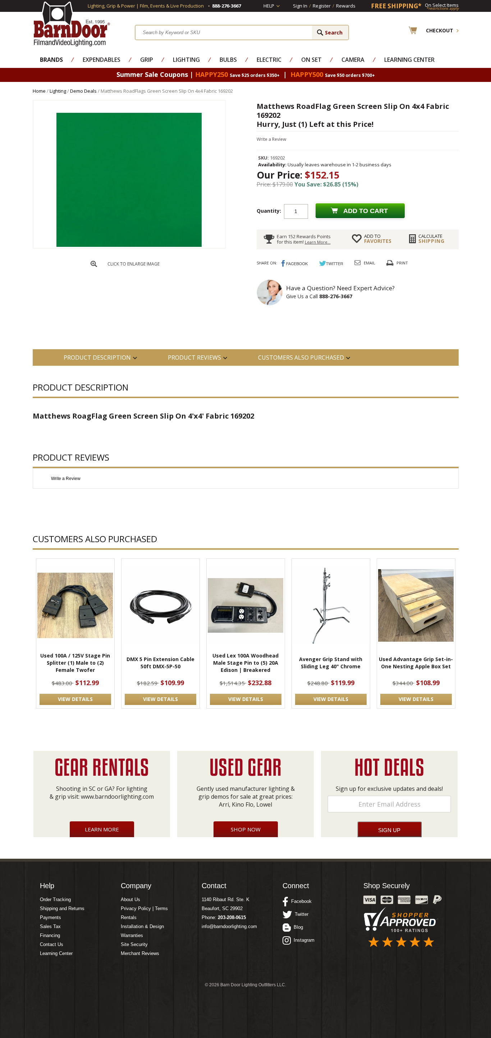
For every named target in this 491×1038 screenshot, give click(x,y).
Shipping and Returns (62, 908)
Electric (269, 60)
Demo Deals (83, 91)
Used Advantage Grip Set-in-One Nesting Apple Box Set (416, 663)
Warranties (132, 935)
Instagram (303, 940)
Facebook (300, 901)
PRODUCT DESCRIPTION (97, 357)
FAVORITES (377, 238)
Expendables (101, 60)
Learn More (102, 829)
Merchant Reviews (140, 953)
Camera (352, 60)
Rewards (345, 6)
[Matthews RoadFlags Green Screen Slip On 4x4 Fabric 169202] (129, 246)
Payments (50, 917)
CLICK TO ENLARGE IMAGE (133, 264)
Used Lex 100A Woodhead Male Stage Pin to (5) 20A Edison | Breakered (245, 662)
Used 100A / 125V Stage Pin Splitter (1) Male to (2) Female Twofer (75, 662)
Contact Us (51, 944)
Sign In (300, 6)
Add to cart (365, 210)
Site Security (134, 944)
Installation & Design (142, 926)
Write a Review (271, 139)
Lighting (186, 60)
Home (39, 91)
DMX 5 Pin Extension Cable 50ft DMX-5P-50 (160, 663)
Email (369, 263)
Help (268, 6)
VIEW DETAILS (75, 699)
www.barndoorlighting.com (117, 797)
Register (322, 6)
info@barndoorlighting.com (229, 926)
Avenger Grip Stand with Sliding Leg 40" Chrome (330, 663)
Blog (297, 927)
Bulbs (228, 60)
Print (402, 263)
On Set (311, 60)
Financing (50, 935)
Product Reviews (194, 357)
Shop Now (246, 829)
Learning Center (409, 60)
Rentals (129, 917)
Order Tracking (55, 899)
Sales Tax (50, 926)
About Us (130, 899)
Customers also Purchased (301, 357)
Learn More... (318, 242)
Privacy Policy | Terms (144, 908)
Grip (146, 60)
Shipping (431, 238)
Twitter (300, 914)
